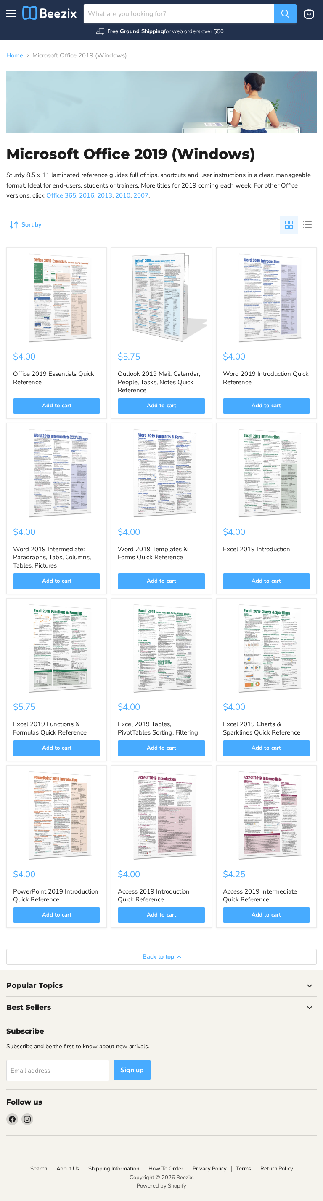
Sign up (132, 1070)
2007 (140, 195)
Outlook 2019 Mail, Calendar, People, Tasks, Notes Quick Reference (159, 382)
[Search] (285, 13)
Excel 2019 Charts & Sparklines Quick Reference (261, 728)
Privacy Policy (210, 1168)
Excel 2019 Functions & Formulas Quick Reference (50, 728)
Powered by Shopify (161, 1186)
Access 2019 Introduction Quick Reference (154, 895)
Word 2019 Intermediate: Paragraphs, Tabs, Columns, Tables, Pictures (52, 557)
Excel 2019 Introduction (256, 549)
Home (14, 55)
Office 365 (61, 195)
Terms (243, 1168)
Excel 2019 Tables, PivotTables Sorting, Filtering (158, 728)
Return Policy (276, 1168)
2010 (122, 195)
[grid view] (289, 225)
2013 (104, 195)
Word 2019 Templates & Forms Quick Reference (153, 553)
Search (38, 1168)
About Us (67, 1168)
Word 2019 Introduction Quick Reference (266, 378)
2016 (86, 195)
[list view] (307, 225)
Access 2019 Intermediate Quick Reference (260, 895)
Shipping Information (113, 1168)
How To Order (165, 1168)
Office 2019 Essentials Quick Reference (53, 378)
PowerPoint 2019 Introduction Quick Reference (55, 895)
